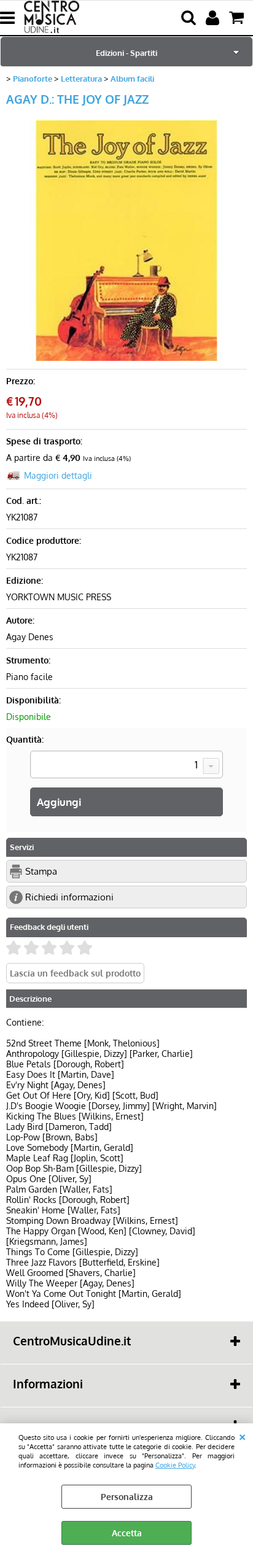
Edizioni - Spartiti (126, 52)
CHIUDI (242, 1435)
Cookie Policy (175, 1464)
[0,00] (238, 18)
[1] (126, 766)
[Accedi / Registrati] (214, 18)
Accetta (127, 1533)
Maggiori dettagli (58, 475)
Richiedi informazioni (69, 897)
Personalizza (127, 1496)
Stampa (41, 871)
